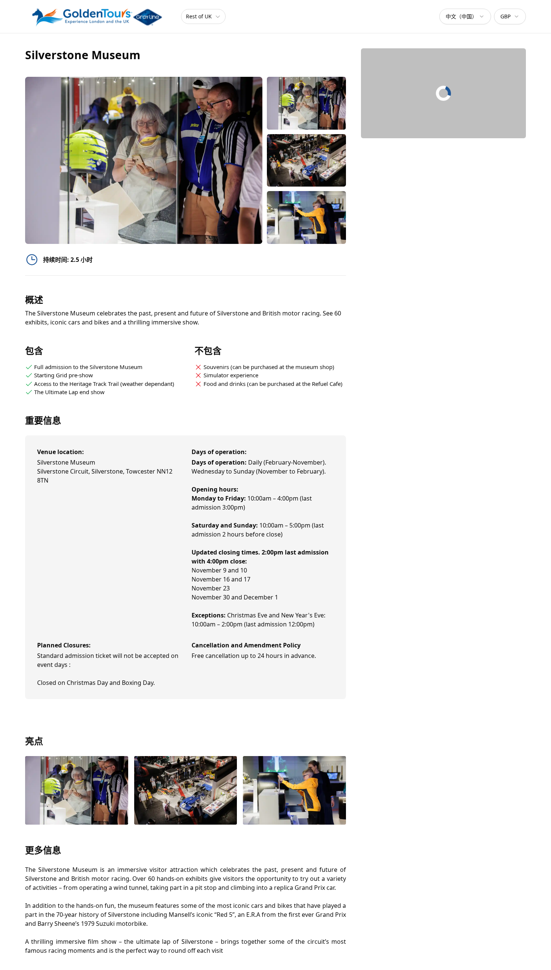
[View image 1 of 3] (306, 103)
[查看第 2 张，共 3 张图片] (185, 791)
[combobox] (465, 16)
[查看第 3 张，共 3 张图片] (294, 791)
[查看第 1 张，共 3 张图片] (76, 791)
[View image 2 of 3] (306, 160)
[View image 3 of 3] (306, 217)
